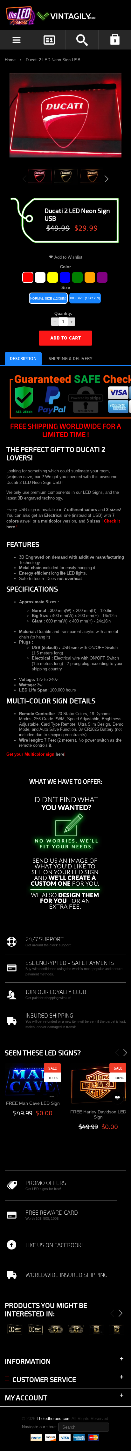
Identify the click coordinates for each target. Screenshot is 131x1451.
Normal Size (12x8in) (48, 298)
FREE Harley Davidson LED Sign (98, 1114)
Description (23, 358)
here (10, 526)
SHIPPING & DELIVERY (71, 358)
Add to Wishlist (68, 257)
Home (10, 59)
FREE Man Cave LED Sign (33, 1103)
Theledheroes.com (54, 1418)
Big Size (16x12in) (85, 298)
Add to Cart (65, 338)
